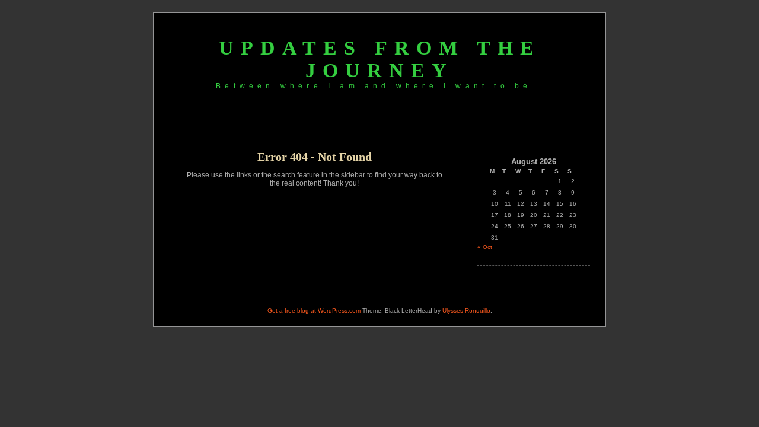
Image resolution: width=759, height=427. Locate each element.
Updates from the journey (380, 59)
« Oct (484, 247)
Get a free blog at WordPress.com (314, 310)
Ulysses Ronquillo (466, 310)
